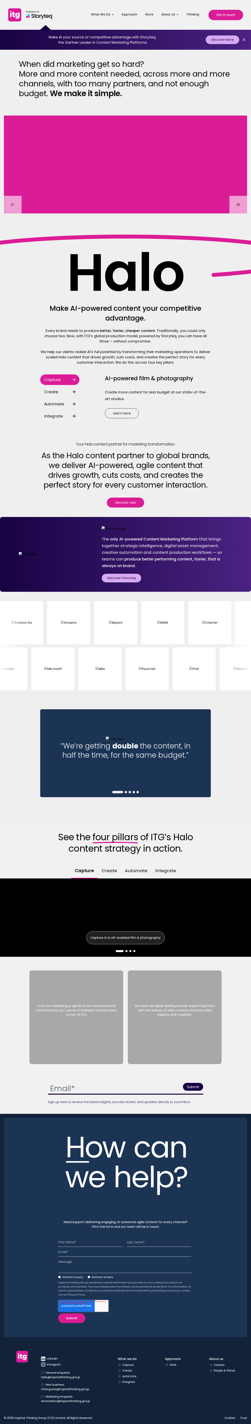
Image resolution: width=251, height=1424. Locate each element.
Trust (243, 1418)
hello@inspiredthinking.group (60, 1377)
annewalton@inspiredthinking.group (65, 1401)
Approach (129, 14)
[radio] (70, 1278)
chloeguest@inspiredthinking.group (65, 1389)
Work (149, 14)
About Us (168, 14)
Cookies (230, 1418)
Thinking (192, 14)
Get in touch (225, 15)
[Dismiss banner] (244, 40)
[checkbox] (124, 1278)
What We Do (100, 14)
